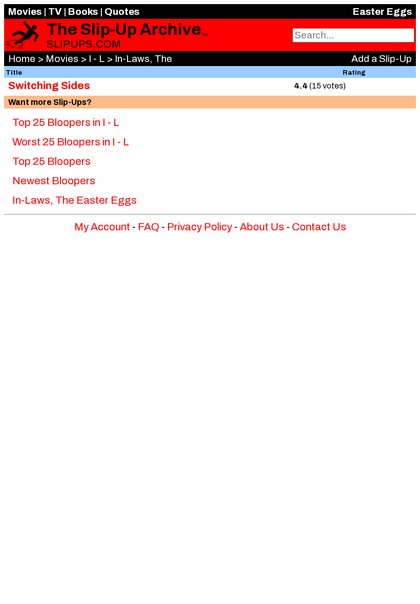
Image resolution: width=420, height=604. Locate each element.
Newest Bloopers (53, 180)
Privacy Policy (199, 226)
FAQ (148, 226)
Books (83, 11)
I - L (96, 58)
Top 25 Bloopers (51, 161)
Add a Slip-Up (381, 58)
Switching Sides (49, 85)
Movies (24, 11)
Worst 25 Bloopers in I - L (70, 141)
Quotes (121, 11)
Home (21, 58)
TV (54, 11)
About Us (262, 226)
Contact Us (319, 226)
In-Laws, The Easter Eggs (74, 200)
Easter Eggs (382, 11)
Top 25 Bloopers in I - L (65, 122)
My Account (102, 226)
